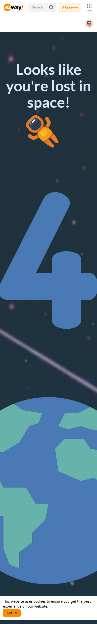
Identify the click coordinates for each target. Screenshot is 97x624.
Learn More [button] (58, 606)
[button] (42, 7)
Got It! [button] (12, 613)
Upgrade (71, 7)
